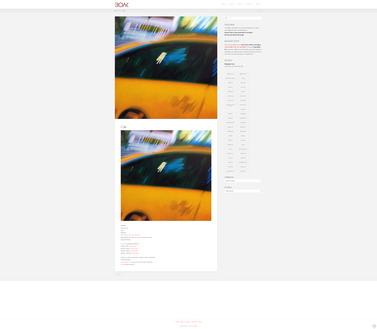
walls (183, 321)
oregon (243, 131)
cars (118, 274)
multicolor (230, 122)
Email (122, 264)
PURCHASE (133, 246)
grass (243, 109)
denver (243, 100)
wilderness (243, 162)
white (230, 162)
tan (230, 149)
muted (243, 122)
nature (230, 127)
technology (243, 149)
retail (243, 135)
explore (194, 321)
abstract (243, 73)
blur (243, 87)
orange (230, 131)
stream (230, 144)
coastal (230, 96)
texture (230, 153)
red (230, 135)
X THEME (194, 326)
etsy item (243, 104)
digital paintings (230, 105)
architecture (230, 78)
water (243, 158)
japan (230, 118)
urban (243, 153)
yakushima (230, 171)
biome (230, 82)
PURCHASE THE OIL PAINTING (130, 235)
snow (243, 140)
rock (230, 140)
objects (243, 127)
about (188, 321)
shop (199, 321)
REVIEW (123, 244)
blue (230, 87)
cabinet (230, 91)
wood (230, 166)
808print (230, 73)
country (243, 96)
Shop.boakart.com (126, 262)
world (243, 166)
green (243, 113)
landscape (243, 118)
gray (230, 113)
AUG (243, 78)
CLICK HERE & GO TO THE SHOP (235, 47)
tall (243, 144)
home (177, 321)
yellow (243, 171)
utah (230, 158)
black (243, 82)
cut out (230, 100)
